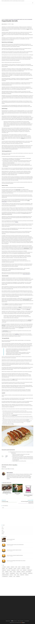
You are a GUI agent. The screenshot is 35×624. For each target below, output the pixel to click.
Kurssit (3, 528)
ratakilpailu (25, 573)
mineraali (6, 571)
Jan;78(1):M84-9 (14, 415)
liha (21, 570)
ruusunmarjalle (21, 327)
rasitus (17, 573)
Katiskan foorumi (8, 620)
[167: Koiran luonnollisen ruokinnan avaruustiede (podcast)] (4, 545)
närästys (21, 19)
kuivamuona (13, 570)
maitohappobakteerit (17, 19)
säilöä (28, 29)
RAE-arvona (3, 325)
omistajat (23, 571)
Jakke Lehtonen (10, 472)
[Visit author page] (3, 473)
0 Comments (11, 545)
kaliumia (6, 303)
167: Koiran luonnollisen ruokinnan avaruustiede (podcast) (15, 544)
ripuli (23, 19)
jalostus (19, 568)
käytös (18, 570)
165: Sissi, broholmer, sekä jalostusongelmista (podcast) (15, 555)
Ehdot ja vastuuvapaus (20, 620)
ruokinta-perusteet (5, 574)
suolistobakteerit (29, 19)
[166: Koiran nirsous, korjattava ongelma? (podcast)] (4, 550)
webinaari (18, 576)
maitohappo (12, 19)
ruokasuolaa (28, 309)
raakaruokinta (12, 573)
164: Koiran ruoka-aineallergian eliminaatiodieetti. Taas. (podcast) (16, 560)
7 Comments (11, 556)
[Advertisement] (17, 10)
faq (6, 568)
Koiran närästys (17, 493)
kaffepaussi (23, 568)
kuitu (9, 19)
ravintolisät (30, 573)
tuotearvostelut (5, 576)
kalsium (28, 568)
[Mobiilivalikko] (32, 2)
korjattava (4, 570)
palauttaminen (28, 571)
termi (18, 574)
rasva (21, 573)
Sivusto (3, 533)
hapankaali (6, 19)
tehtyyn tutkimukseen (26, 273)
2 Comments (10, 540)
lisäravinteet (30, 570)
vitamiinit (10, 576)
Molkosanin (23, 138)
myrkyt (11, 571)
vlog (14, 576)
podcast (7, 573)
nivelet (14, 571)
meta (3, 571)
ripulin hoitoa (18, 189)
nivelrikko (18, 571)
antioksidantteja (5, 330)
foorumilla (14, 464)
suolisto (26, 19)
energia (3, 568)
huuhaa (15, 568)
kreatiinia (16, 221)
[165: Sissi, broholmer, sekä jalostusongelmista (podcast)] (4, 556)
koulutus (8, 570)
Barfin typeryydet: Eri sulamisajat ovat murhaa (7, 492)
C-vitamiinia (29, 319)
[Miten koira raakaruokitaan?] (4, 540)
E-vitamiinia (17, 333)
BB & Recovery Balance (28, 495)
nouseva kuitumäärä (26, 299)
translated (22, 574)
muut (2, 530)
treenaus (26, 574)
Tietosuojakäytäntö (26, 620)
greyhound (10, 568)
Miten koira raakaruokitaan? (11, 539)
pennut (3, 573)
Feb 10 (28, 421)
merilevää (18, 309)
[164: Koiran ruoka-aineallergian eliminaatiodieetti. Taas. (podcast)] (4, 561)
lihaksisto (24, 570)
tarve (15, 574)
